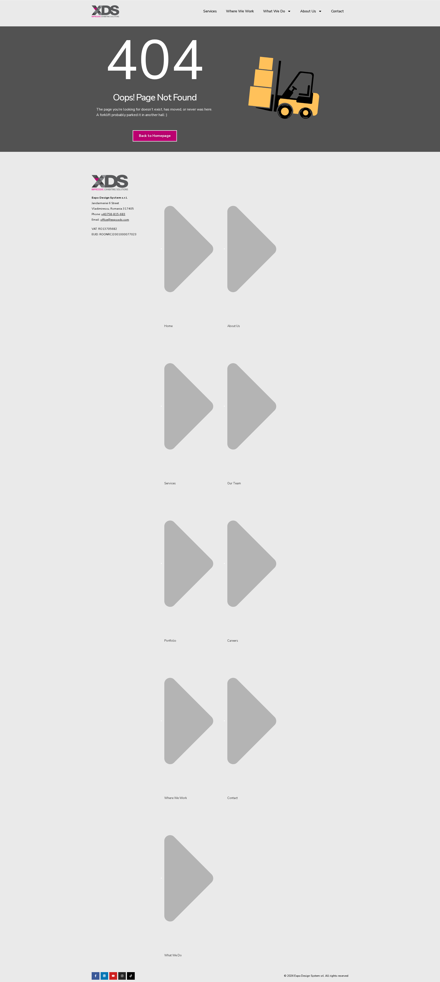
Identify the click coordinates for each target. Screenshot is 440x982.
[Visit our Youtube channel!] (113, 976)
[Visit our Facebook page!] (95, 976)
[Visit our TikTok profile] (122, 976)
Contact (337, 11)
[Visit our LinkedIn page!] (104, 976)
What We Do (274, 11)
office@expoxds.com (114, 220)
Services (210, 11)
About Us (308, 11)
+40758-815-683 (113, 214)
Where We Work (240, 11)
